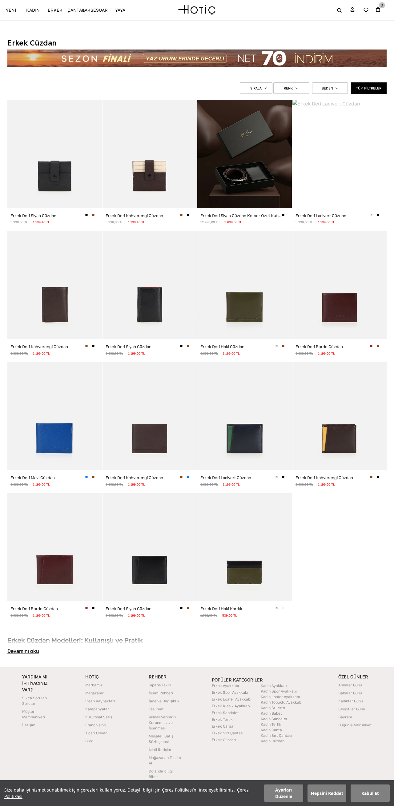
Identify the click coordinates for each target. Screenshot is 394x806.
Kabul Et (370, 793)
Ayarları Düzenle (283, 793)
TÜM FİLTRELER (368, 88)
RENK (288, 88)
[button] (256, 88)
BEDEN (327, 88)
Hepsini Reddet (327, 793)
